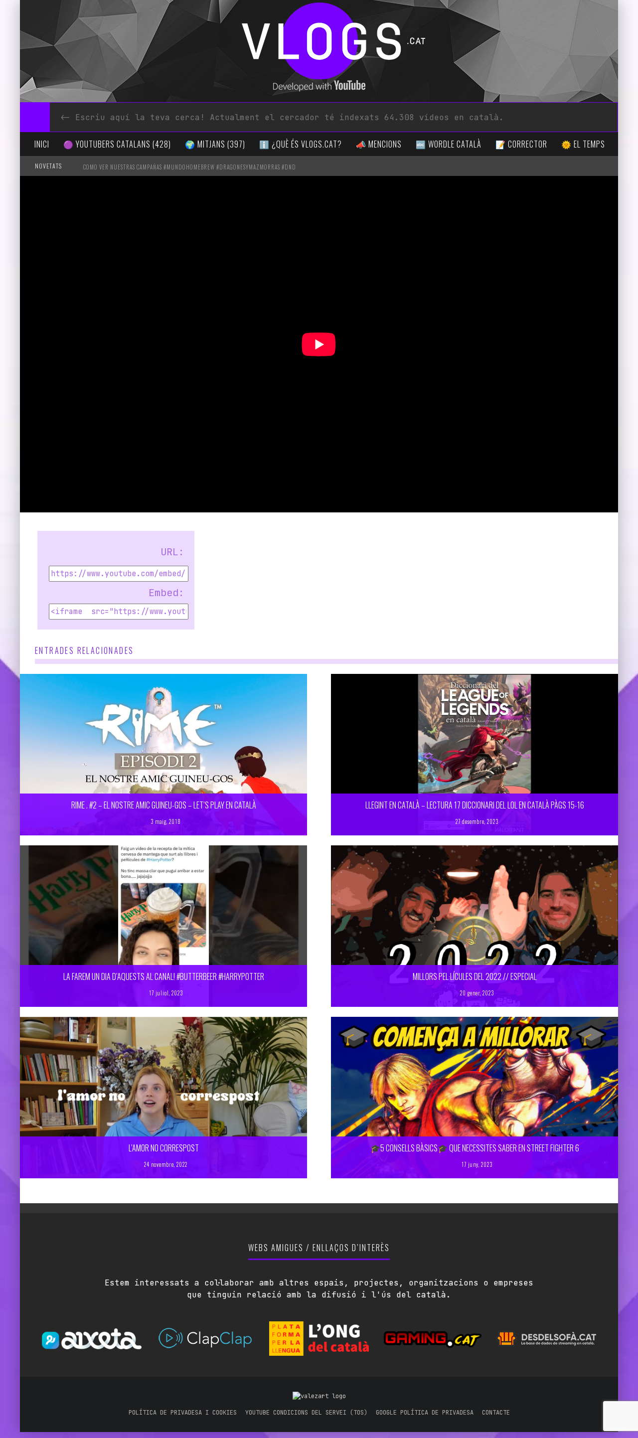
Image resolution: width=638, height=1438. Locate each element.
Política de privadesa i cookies (183, 1413)
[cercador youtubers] (35, 117)
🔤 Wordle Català (448, 144)
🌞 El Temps (583, 144)
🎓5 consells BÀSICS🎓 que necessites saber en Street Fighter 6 (474, 1148)
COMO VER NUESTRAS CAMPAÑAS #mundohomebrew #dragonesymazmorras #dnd (189, 167)
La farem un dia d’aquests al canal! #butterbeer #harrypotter (163, 976)
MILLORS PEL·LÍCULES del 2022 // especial (475, 976)
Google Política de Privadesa (425, 1413)
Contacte (496, 1413)
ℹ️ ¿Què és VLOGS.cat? (300, 144)
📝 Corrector (521, 144)
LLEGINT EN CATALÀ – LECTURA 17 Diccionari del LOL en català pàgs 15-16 (474, 805)
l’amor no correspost (164, 1148)
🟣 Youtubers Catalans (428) (117, 144)
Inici (41, 144)
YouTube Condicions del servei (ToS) (306, 1413)
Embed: (166, 593)
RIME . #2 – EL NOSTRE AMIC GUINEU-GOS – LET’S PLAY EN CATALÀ (163, 805)
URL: (172, 552)
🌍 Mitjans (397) (215, 144)
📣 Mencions (379, 144)
